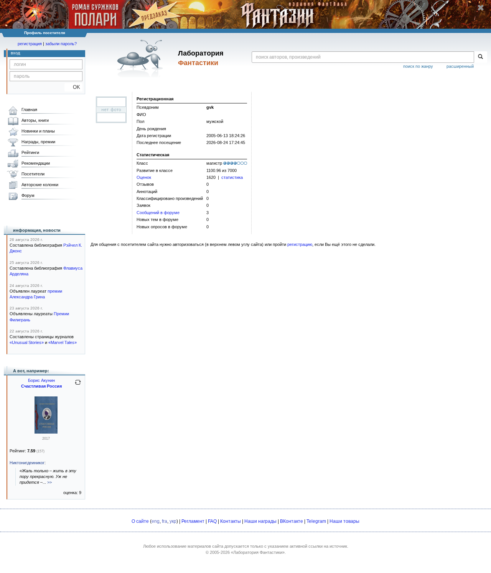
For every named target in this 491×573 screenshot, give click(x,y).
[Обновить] (77, 385)
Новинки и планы (38, 131)
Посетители (32, 174)
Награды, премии (38, 141)
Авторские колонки (39, 184)
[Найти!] (480, 57)
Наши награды (260, 521)
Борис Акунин (41, 380)
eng (156, 521)
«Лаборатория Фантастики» (258, 552)
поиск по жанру (418, 66)
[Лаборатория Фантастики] (141, 58)
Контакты (230, 521)
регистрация (30, 43)
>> (49, 482)
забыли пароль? (61, 43)
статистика (232, 177)
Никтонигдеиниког (27, 462)
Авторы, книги (35, 120)
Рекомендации (35, 163)
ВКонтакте (291, 521)
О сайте (140, 521)
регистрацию (299, 244)
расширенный (460, 66)
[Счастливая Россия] (46, 432)
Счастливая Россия (41, 386)
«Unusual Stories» (27, 342)
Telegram (316, 521)
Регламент (192, 521)
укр (173, 521)
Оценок (144, 177)
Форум (28, 195)
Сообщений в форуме (158, 212)
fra (164, 521)
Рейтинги (30, 152)
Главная (29, 109)
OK (73, 87)
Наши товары (344, 521)
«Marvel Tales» (62, 342)
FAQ (212, 521)
